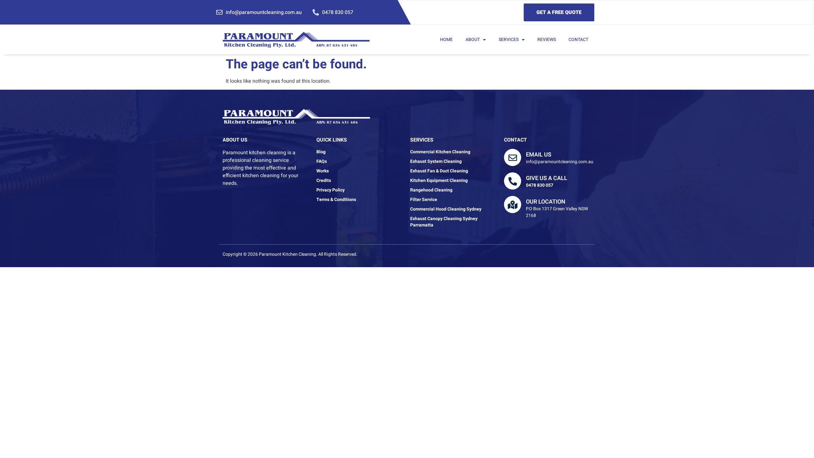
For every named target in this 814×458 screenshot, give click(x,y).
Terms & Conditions (336, 200)
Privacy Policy (330, 190)
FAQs (321, 161)
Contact (578, 39)
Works (322, 171)
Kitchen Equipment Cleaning (439, 180)
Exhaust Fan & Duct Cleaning (439, 171)
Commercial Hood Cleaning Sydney (445, 209)
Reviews (546, 39)
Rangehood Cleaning (431, 190)
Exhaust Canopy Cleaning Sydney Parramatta (444, 222)
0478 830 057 (539, 185)
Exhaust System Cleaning (436, 161)
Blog (321, 152)
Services (509, 39)
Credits (323, 180)
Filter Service (423, 200)
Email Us (538, 154)
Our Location (545, 202)
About (473, 39)
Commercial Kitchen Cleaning (440, 152)
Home (446, 39)
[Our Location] (512, 204)
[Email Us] (512, 157)
